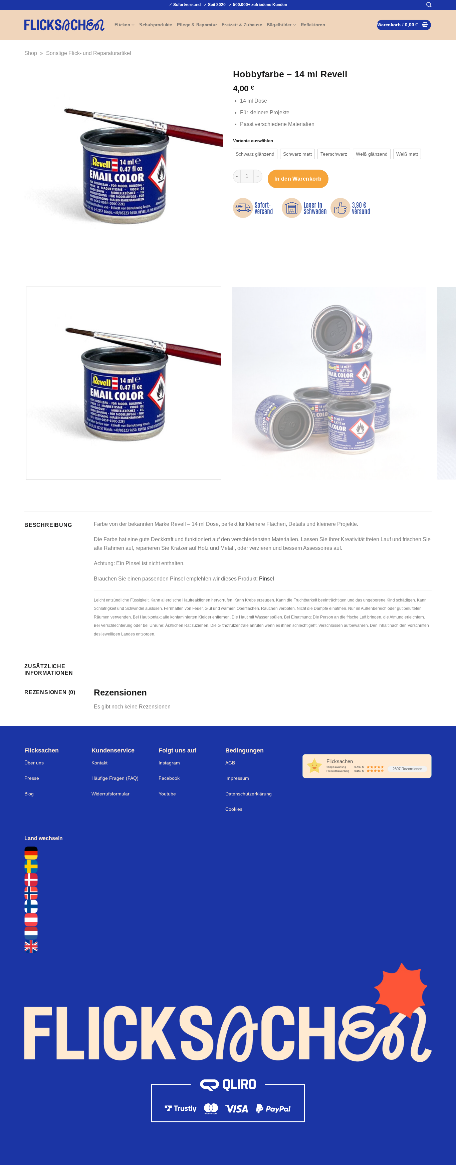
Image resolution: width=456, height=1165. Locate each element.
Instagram (169, 762)
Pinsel (266, 579)
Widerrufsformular (110, 793)
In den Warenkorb (298, 179)
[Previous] (30, 269)
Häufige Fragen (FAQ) (115, 778)
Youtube (167, 793)
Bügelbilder (279, 24)
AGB (230, 762)
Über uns (34, 762)
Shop (30, 53)
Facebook (169, 778)
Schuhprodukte (155, 24)
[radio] (255, 154)
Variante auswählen (253, 141)
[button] (429, 5)
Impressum (237, 778)
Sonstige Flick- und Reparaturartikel (88, 53)
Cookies (233, 809)
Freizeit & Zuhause (242, 24)
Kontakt (99, 762)
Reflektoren (313, 24)
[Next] (49, 269)
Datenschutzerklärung (248, 793)
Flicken (122, 24)
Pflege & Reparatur (197, 24)
